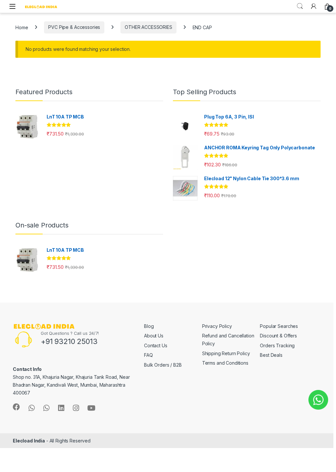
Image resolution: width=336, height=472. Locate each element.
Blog (149, 326)
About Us (153, 335)
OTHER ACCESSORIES (148, 27)
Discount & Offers (278, 335)
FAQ (148, 355)
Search (300, 6)
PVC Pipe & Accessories (74, 27)
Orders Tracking (277, 345)
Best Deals (271, 355)
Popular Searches (279, 326)
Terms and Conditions (225, 363)
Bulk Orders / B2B (163, 365)
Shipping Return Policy (226, 353)
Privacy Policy (217, 326)
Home (21, 27)
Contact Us (155, 345)
